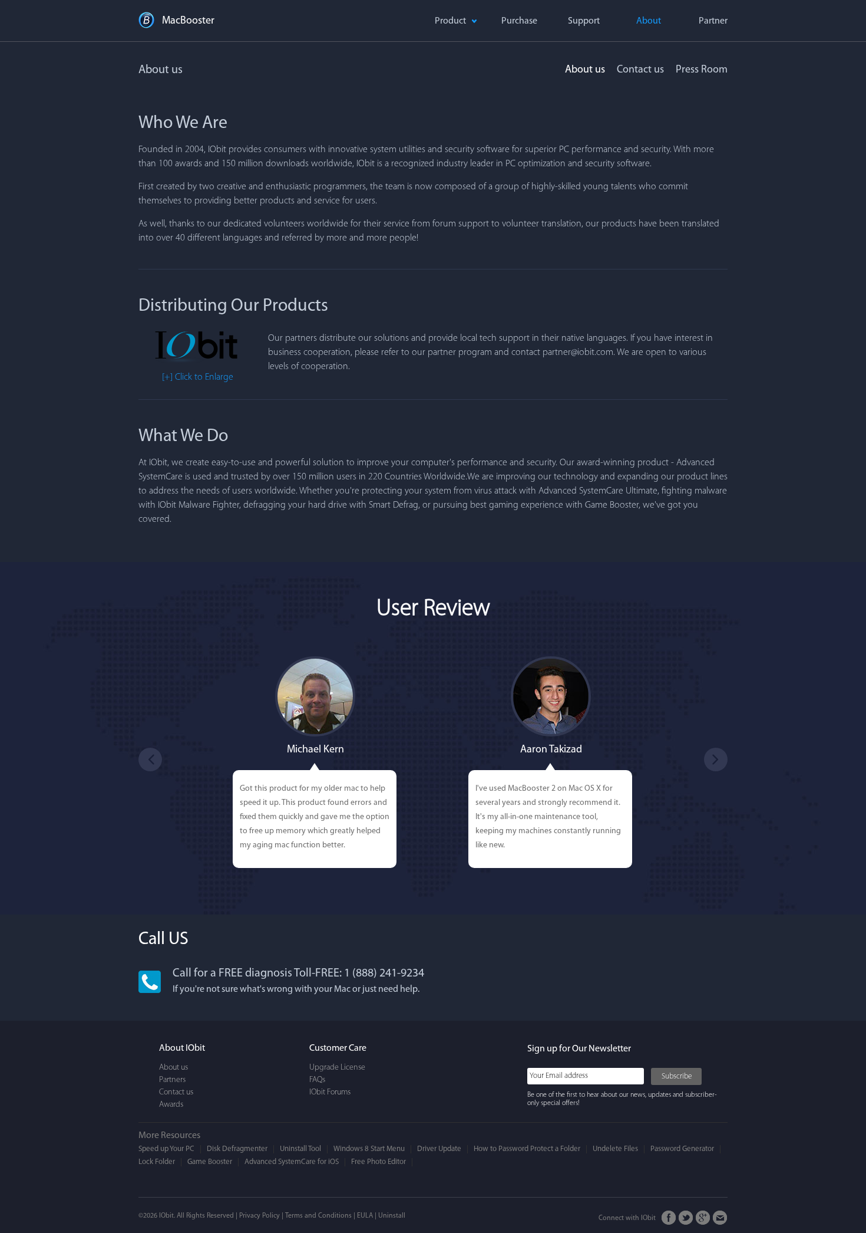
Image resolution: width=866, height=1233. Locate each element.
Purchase (519, 21)
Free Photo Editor (378, 1162)
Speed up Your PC (166, 1149)
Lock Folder (156, 1162)
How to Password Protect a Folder (527, 1149)
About (648, 21)
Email (720, 1218)
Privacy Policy (259, 1215)
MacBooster (188, 21)
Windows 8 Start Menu (369, 1149)
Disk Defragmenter (237, 1149)
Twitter (686, 1218)
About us (585, 70)
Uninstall (391, 1215)
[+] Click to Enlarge (197, 377)
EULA (365, 1215)
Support (584, 21)
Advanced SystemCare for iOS (291, 1162)
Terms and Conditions (318, 1215)
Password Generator (682, 1149)
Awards (171, 1104)
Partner (713, 21)
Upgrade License (337, 1067)
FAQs (317, 1080)
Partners (172, 1080)
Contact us (640, 70)
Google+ (703, 1218)
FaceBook (669, 1218)
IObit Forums (330, 1092)
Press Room (702, 70)
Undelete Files (615, 1149)
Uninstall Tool (300, 1149)
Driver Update (439, 1149)
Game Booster (209, 1162)
